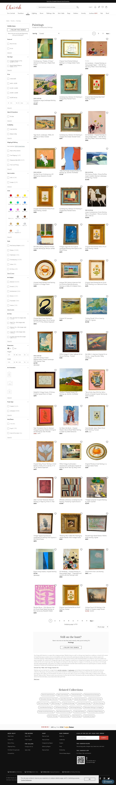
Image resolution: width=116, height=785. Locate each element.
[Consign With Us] (99, 7)
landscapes (71, 670)
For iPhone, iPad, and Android (84, 753)
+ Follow (18, 30)
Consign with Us (29, 746)
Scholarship (62, 750)
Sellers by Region (46, 746)
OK (90, 779)
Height (9, 352)
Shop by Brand (45, 739)
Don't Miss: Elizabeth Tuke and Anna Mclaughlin (58, 1)
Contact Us (10, 739)
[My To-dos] (95, 7)
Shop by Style (45, 736)
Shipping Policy (11, 746)
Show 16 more (10, 309)
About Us (61, 736)
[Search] (77, 7)
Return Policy (11, 743)
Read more (36, 679)
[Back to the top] (112, 775)
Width (9, 359)
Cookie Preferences (26, 780)
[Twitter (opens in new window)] (109, 778)
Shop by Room (45, 750)
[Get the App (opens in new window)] (81, 760)
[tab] (17, 43)
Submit (103, 737)
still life (60, 670)
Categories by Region (47, 743)
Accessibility (11, 753)
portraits (64, 670)
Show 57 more (10, 273)
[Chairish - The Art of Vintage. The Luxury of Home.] (13, 7)
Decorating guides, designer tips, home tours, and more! (90, 746)
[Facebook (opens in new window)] (100, 778)
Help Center (11, 736)
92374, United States (20, 146)
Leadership (62, 739)
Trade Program (28, 739)
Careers (61, 743)
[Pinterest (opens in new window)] (104, 778)
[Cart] (106, 7)
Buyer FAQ (27, 736)
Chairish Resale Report (64, 753)
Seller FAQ (27, 750)
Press (60, 746)
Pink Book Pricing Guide (13, 750)
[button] (102, 7)
